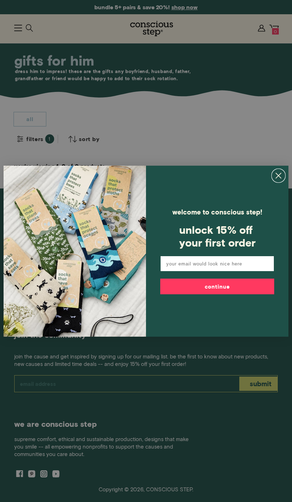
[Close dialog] (278, 175)
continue (217, 286)
